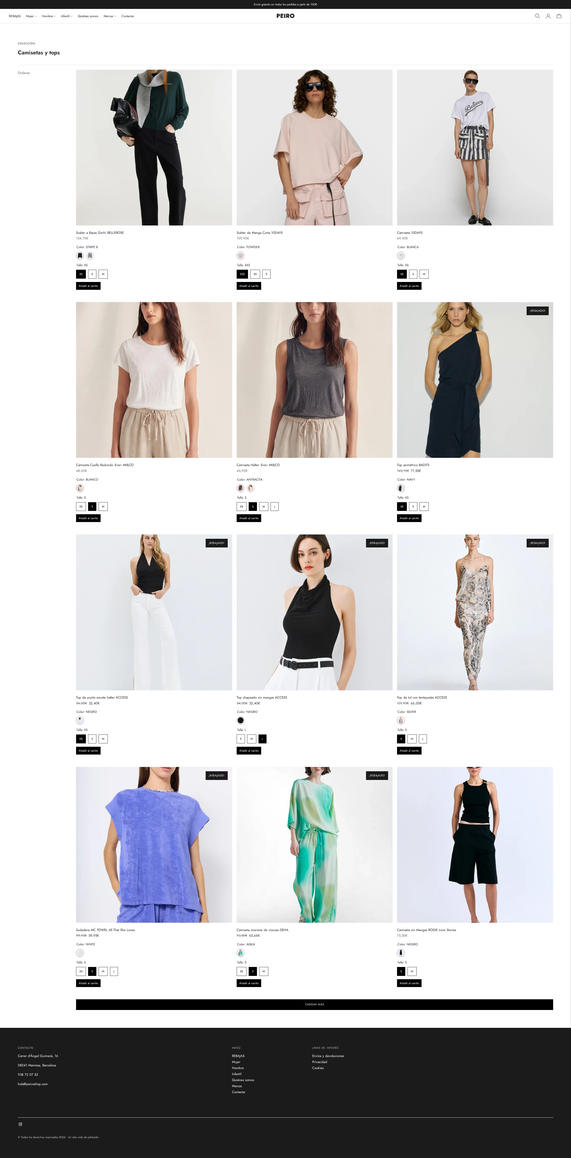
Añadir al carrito (88, 286)
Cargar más (314, 1004)
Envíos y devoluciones (328, 1055)
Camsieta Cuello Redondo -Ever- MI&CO (105, 465)
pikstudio (93, 1137)
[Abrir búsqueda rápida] (537, 16)
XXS (242, 273)
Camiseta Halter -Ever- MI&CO (258, 465)
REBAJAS (15, 16)
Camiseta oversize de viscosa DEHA (262, 930)
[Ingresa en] (548, 16)
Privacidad (319, 1061)
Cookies (318, 1067)
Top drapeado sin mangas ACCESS (262, 697)
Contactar (128, 16)
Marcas (108, 16)
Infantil (65, 16)
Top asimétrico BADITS (413, 465)
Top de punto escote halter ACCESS (102, 697)
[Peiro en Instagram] (20, 1124)
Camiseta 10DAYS (409, 232)
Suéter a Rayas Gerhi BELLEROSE (100, 232)
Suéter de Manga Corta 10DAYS (260, 232)
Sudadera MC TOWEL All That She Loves (105, 930)
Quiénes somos (88, 16)
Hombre (47, 16)
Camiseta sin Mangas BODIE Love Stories (426, 930)
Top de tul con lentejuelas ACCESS (422, 697)
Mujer (30, 16)
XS (81, 273)
